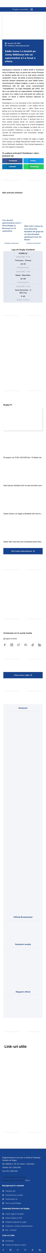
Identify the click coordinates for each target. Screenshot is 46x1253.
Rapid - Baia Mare (23, 275)
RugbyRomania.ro (9, 1157)
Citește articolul (11, 243)
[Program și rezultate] (31, 9)
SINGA (27, 1180)
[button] (38, 3)
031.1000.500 (15, 1167)
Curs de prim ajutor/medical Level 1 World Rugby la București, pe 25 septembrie (11, 225)
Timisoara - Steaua (23, 260)
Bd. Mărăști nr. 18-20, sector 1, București (18, 1164)
